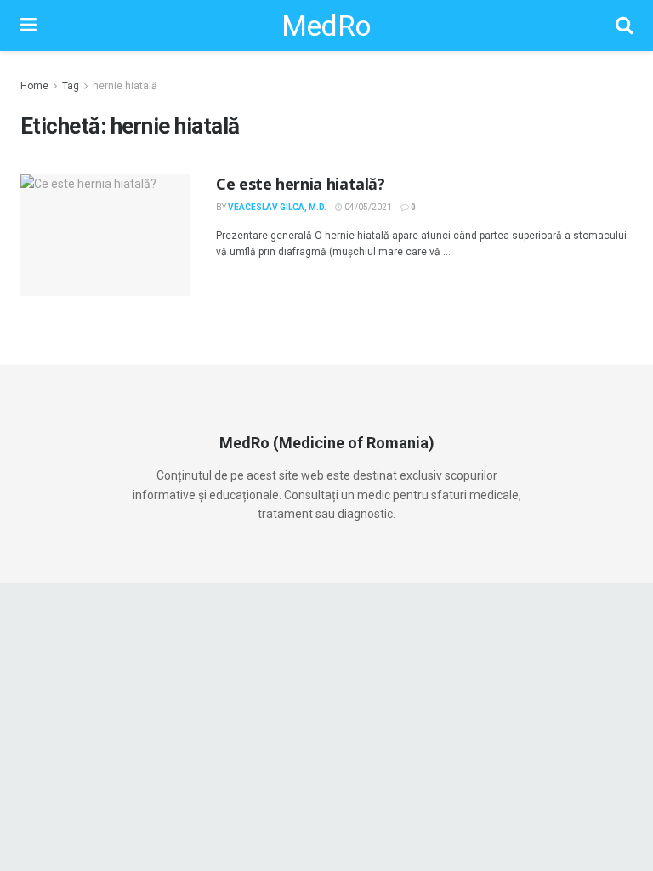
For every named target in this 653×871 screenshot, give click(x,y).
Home (34, 86)
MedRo (326, 25)
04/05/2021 (367, 207)
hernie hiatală (125, 86)
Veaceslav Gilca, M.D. (277, 207)
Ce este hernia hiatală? (300, 184)
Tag (70, 86)
